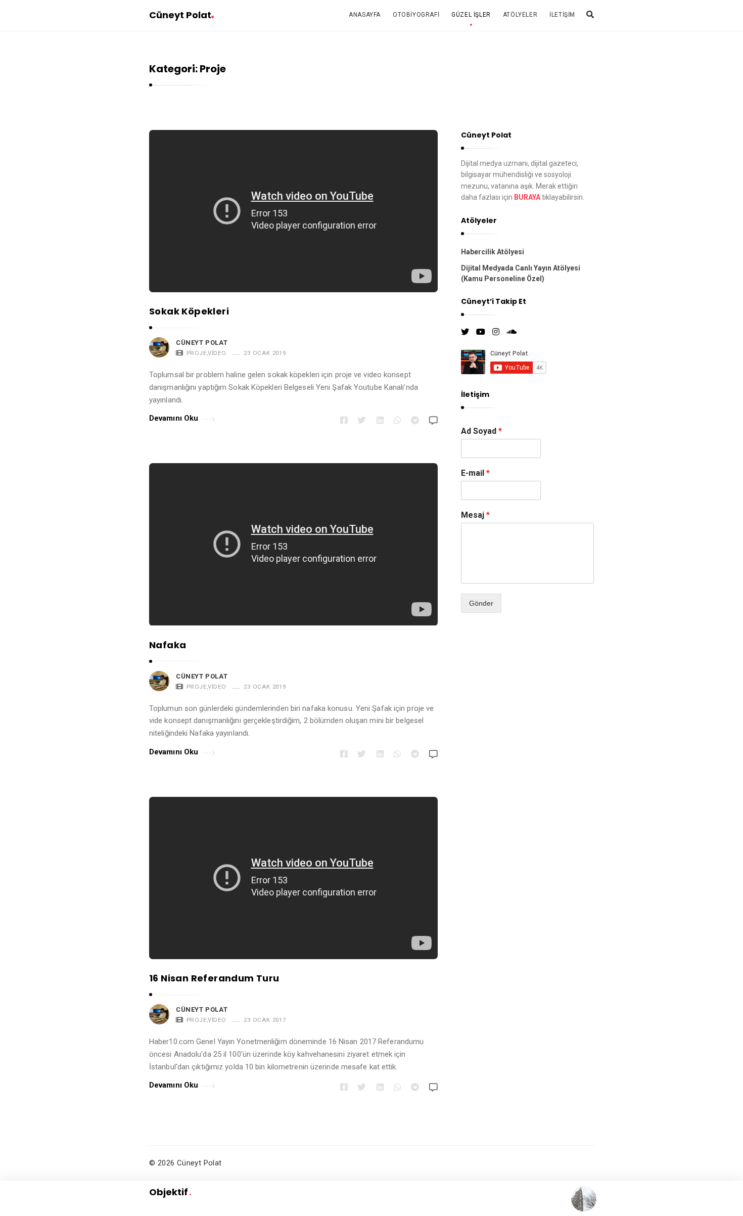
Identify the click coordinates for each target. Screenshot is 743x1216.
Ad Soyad (481, 431)
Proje (197, 352)
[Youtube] (480, 332)
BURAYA (527, 197)
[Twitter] (465, 332)
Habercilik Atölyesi (492, 252)
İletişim (562, 14)
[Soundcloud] (511, 332)
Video (217, 352)
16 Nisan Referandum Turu (214, 978)
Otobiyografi (416, 14)
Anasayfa (365, 14)
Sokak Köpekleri (189, 311)
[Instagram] (495, 332)
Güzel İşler (471, 14)
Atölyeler (520, 14)
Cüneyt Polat (180, 15)
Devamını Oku (173, 418)
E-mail (475, 473)
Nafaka (167, 645)
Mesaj (475, 515)
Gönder (481, 603)
